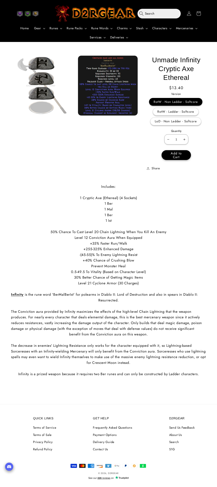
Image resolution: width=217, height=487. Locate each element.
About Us (175, 435)
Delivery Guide (103, 442)
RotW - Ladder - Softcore (175, 111)
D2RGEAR (113, 473)
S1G (172, 449)
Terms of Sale (42, 435)
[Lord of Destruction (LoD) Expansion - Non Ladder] (35, 13)
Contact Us (100, 449)
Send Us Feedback (182, 427)
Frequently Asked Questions (112, 427)
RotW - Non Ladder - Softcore (176, 102)
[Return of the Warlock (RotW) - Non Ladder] (19, 13)
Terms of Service (44, 427)
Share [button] (156, 168)
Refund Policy (42, 449)
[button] (39, 28)
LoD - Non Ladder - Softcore (176, 121)
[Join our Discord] (9, 467)
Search (174, 442)
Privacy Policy (43, 442)
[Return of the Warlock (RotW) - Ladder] (27, 13)
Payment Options (105, 435)
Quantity (176, 131)
